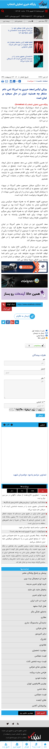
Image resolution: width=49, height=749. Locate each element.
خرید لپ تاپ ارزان (38, 600)
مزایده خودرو (41, 678)
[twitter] (3, 322)
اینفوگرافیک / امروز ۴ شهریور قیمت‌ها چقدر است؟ (27, 531)
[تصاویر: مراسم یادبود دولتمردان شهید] (24, 450)
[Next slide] (4, 425)
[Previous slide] (12, 425)
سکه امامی (41, 689)
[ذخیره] (11, 81)
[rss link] (18, 723)
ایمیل (43, 368)
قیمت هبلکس (40, 656)
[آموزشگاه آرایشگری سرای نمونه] (24, 294)
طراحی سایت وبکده (38, 672)
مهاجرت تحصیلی (39, 650)
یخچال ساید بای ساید (37, 589)
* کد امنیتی (41, 402)
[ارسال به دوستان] (6, 81)
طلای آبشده (41, 700)
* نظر (43, 378)
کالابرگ (43, 639)
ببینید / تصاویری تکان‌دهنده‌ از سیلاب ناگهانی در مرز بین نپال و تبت (23, 497)
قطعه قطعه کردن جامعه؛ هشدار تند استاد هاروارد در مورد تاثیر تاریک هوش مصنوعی (19, 44)
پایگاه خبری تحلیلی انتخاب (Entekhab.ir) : (31, 104)
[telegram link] (13, 723)
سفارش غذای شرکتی (37, 667)
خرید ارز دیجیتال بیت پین (35, 578)
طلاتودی (42, 645)
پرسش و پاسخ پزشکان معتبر (34, 573)
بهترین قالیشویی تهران (36, 683)
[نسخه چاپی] (2, 81)
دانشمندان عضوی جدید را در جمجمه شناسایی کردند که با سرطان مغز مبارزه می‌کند (19, 58)
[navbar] (46, 11)
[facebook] (8, 322)
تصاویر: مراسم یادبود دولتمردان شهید (29, 475)
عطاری (43, 617)
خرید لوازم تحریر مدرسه (36, 584)
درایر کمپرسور (40, 633)
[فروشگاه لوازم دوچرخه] (24, 281)
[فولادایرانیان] (24, 267)
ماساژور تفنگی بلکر (38, 611)
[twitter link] (8, 723)
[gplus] (12, 322)
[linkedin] (17, 322)
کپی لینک (6, 308)
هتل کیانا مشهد (39, 606)
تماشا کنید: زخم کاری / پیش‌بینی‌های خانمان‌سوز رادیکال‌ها (24, 502)
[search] (3, 11)
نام (44, 359)
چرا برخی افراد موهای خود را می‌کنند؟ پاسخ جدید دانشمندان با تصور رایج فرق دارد (20, 30)
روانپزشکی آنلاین (39, 705)
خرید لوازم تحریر (39, 595)
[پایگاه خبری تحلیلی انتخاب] (43, 4)
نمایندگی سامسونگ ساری (35, 622)
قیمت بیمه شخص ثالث (36, 661)
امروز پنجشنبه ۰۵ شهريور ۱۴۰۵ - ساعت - (29, 11)
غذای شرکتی (41, 628)
